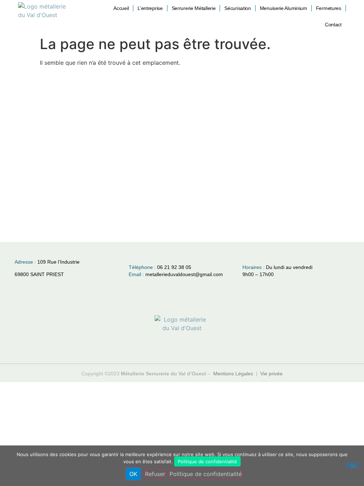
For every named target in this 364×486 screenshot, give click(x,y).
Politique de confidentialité (207, 461)
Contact (333, 24)
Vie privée (271, 373)
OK (133, 473)
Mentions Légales (233, 373)
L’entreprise (150, 8)
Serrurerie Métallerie (194, 8)
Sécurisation (237, 8)
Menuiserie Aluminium (283, 8)
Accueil (121, 8)
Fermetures (328, 8)
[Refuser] (353, 465)
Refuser (155, 473)
